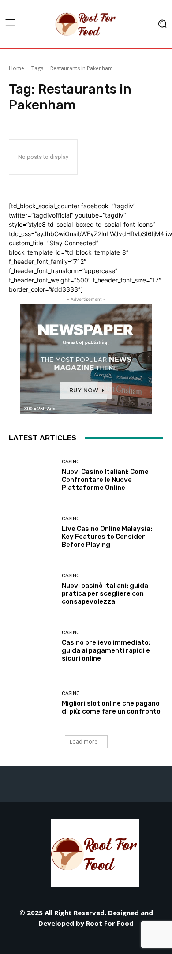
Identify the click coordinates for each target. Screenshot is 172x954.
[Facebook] (26, 942)
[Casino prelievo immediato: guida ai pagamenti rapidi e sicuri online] (32, 646)
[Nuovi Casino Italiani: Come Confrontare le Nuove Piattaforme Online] (32, 475)
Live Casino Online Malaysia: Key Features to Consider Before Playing (107, 536)
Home (16, 68)
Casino (71, 461)
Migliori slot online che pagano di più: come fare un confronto (111, 707)
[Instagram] (46, 942)
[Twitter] (106, 942)
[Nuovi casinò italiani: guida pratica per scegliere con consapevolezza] (32, 589)
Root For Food (110, 923)
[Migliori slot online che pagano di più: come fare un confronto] (32, 703)
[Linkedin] (66, 942)
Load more (83, 741)
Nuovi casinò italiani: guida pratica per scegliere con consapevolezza (105, 593)
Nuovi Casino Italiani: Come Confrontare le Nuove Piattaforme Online (105, 480)
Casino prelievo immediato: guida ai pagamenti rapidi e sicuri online (106, 650)
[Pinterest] (86, 942)
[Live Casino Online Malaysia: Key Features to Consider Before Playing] (32, 532)
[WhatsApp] (126, 942)
